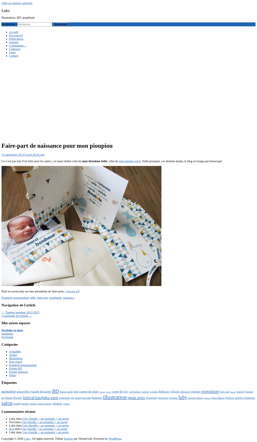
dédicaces (185, 391)
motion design (195, 397)
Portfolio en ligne (12, 330)
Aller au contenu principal (17, 3)
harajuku (86, 397)
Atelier (13, 355)
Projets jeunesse (18, 372)
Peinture (229, 397)
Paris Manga (218, 397)
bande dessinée (41, 391)
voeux (66, 403)
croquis (154, 391)
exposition (210, 391)
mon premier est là (130, 161)
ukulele (57, 403)
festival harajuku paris (40, 397)
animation (9, 391)
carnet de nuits (89, 391)
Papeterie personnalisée (15, 297)
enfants (196, 391)
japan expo (136, 397)
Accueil (13, 32)
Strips (12, 375)
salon (7, 403)
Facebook (7, 337)
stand (17, 403)
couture (145, 391)
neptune (207, 398)
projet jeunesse (245, 398)
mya (11, 429)
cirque (102, 392)
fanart (232, 392)
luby (183, 397)
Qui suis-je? (16, 35)
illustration (115, 397)
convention (135, 391)
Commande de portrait (17, 315)
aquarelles (23, 391)
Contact (13, 55)
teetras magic (45, 403)
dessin (175, 391)
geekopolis (64, 397)
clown (108, 392)
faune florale (13, 398)
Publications (16, 38)
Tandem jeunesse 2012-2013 (20, 312)
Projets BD (15, 368)
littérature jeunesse (168, 397)
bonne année (66, 391)
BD (55, 391)
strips (25, 403)
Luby (6, 10)
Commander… (18, 45)
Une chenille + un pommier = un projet (45, 418)
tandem (33, 403)
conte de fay (120, 391)
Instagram (7, 333)
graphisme (55, 297)
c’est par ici (72, 291)
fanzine (240, 391)
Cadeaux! (15, 49)
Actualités (15, 351)
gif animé (76, 397)
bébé (33, 297)
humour (97, 398)
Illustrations (16, 358)
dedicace (164, 391)
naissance (68, 297)
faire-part (42, 297)
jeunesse (151, 398)
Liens (12, 52)
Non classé (15, 361)
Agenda (13, 42)
